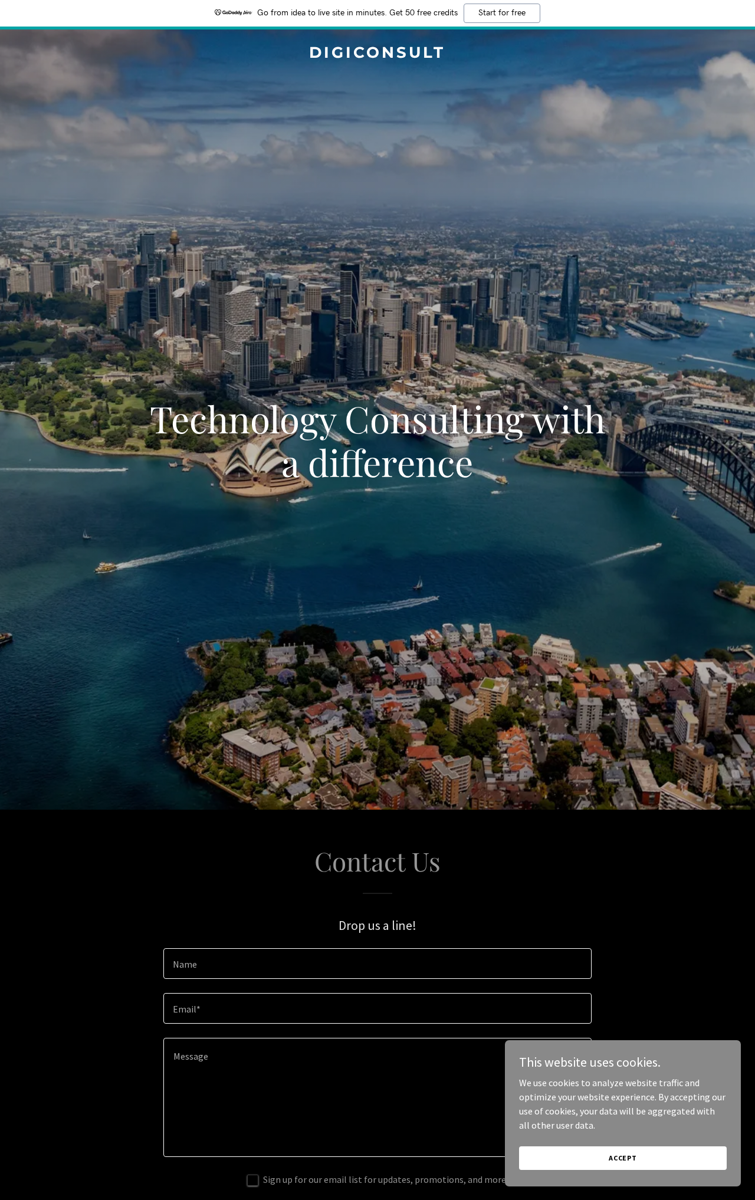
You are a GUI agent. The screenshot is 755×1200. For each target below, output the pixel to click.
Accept (623, 1157)
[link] (377, 54)
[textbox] (377, 963)
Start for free (502, 13)
